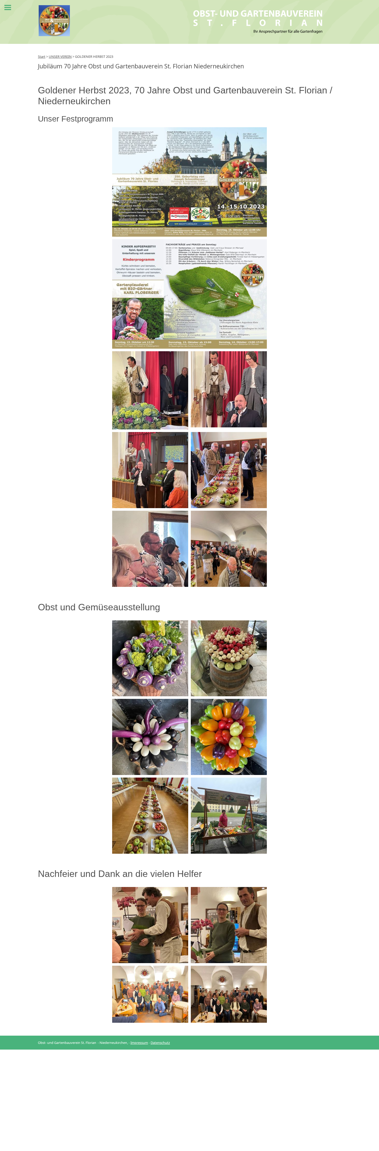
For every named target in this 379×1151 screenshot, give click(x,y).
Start (41, 56)
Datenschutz (160, 1042)
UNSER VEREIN (60, 56)
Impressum (139, 1042)
